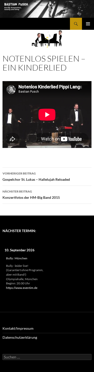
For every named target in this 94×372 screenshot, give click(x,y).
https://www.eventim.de (21, 288)
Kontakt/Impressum (18, 328)
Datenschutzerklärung (20, 337)
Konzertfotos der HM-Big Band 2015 (31, 195)
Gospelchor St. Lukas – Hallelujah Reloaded (36, 176)
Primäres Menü (88, 24)
